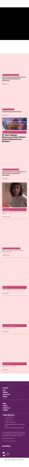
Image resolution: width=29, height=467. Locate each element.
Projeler (13, 75)
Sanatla (17, 75)
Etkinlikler (9, 75)
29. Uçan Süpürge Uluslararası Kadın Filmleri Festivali (14, 209)
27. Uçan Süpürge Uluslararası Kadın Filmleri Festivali (14, 131)
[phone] (16, 449)
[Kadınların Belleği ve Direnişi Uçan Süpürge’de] (14, 261)
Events (8, 248)
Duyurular (5, 75)
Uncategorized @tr (11, 326)
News (8, 210)
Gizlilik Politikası (12, 441)
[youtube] (7, 449)
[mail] (11, 449)
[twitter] (4, 449)
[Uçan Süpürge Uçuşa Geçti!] (14, 299)
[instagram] (9, 449)
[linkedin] (13, 449)
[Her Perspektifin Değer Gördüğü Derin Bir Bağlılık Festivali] (14, 183)
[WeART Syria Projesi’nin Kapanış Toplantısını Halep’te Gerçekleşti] (14, 223)
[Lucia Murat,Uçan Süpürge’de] (14, 338)
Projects (14, 248)
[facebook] (2, 449)
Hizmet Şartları (5, 441)
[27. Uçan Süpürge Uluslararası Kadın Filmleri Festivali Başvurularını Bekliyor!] (14, 118)
